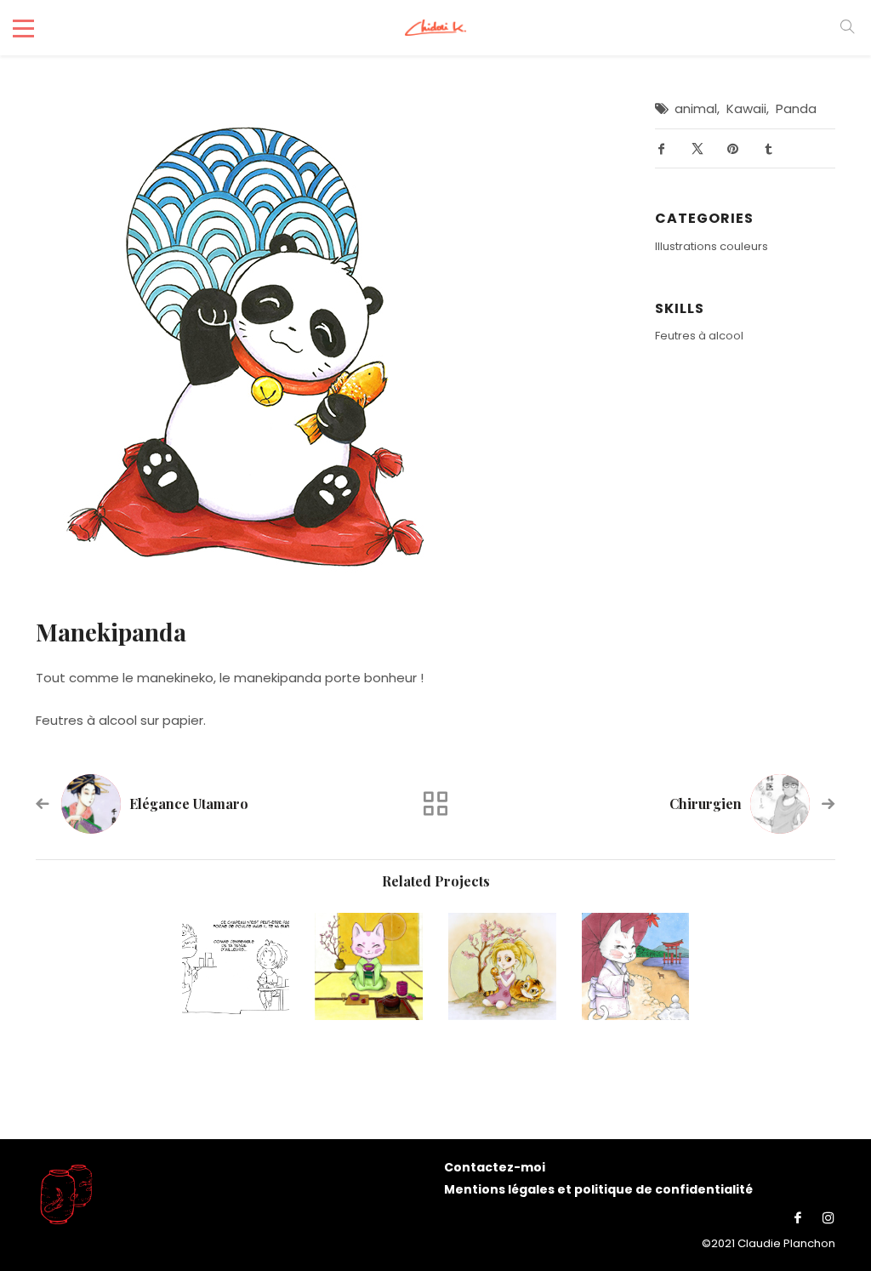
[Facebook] (798, 1218)
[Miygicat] (636, 967)
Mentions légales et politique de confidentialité (598, 1189)
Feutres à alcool (699, 336)
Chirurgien (705, 803)
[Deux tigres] (502, 967)
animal (696, 108)
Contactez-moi (494, 1167)
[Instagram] (824, 1218)
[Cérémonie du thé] (369, 967)
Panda (796, 108)
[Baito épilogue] (236, 967)
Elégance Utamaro (188, 803)
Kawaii (746, 108)
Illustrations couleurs (711, 246)
